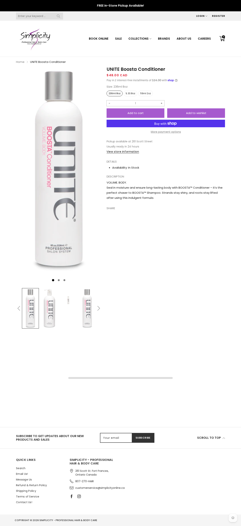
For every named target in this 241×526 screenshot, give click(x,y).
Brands (164, 39)
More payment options (166, 132)
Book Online (98, 39)
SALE (118, 39)
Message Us (24, 479)
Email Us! (22, 474)
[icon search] (58, 16)
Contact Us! (24, 502)
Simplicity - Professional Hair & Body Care (68, 520)
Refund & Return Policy (31, 485)
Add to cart (135, 113)
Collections (138, 39)
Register (218, 16)
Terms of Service (27, 496)
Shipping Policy (26, 491)
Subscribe (143, 438)
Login (200, 16)
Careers (204, 39)
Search (21, 468)
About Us (184, 39)
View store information (123, 151)
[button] (53, 280)
